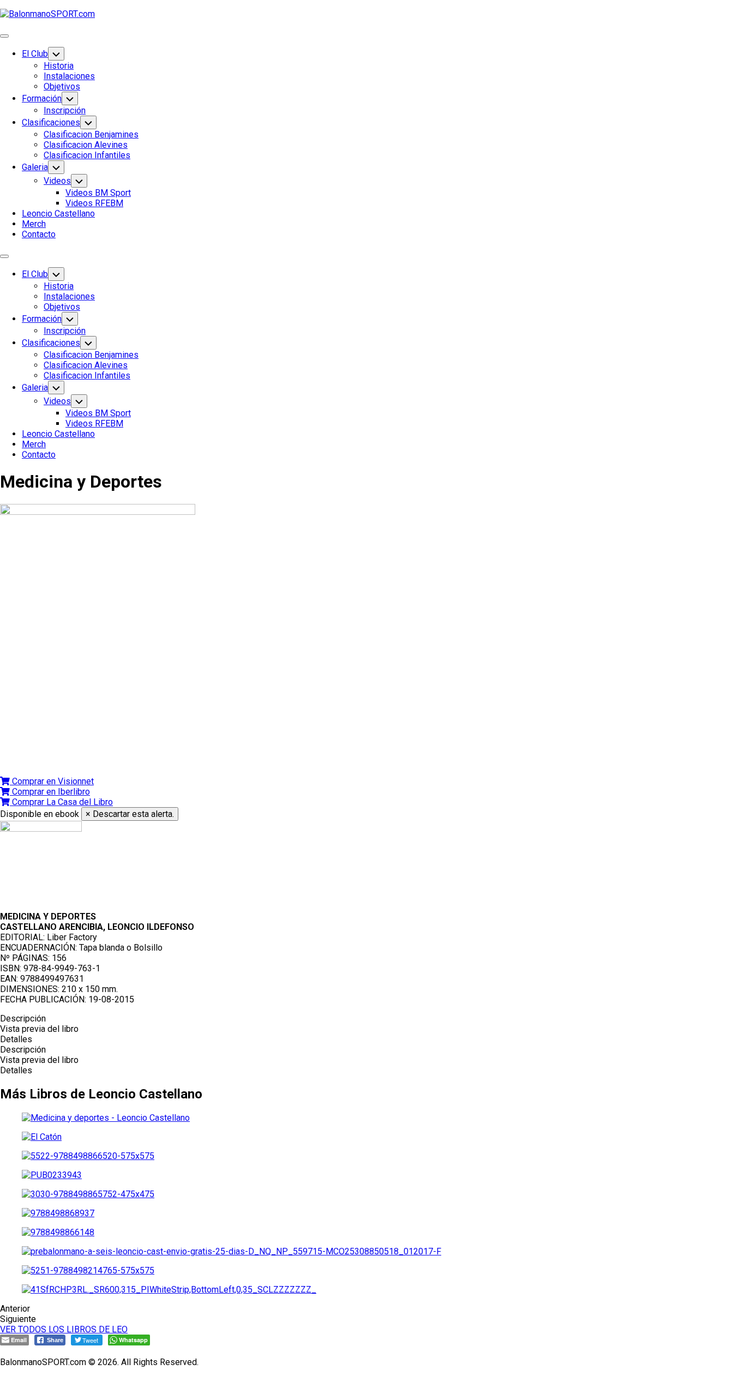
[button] (47, 781)
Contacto (39, 234)
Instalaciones (69, 76)
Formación (42, 98)
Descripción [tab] (23, 1018)
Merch (34, 224)
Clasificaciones (51, 122)
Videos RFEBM (94, 203)
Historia (59, 66)
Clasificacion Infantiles (87, 155)
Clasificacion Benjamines (91, 134)
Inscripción (65, 110)
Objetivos (62, 86)
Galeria (35, 167)
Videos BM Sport (98, 193)
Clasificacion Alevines (86, 145)
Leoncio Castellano (58, 213)
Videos (57, 181)
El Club (35, 54)
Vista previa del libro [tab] (39, 1029)
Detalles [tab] (16, 1039)
